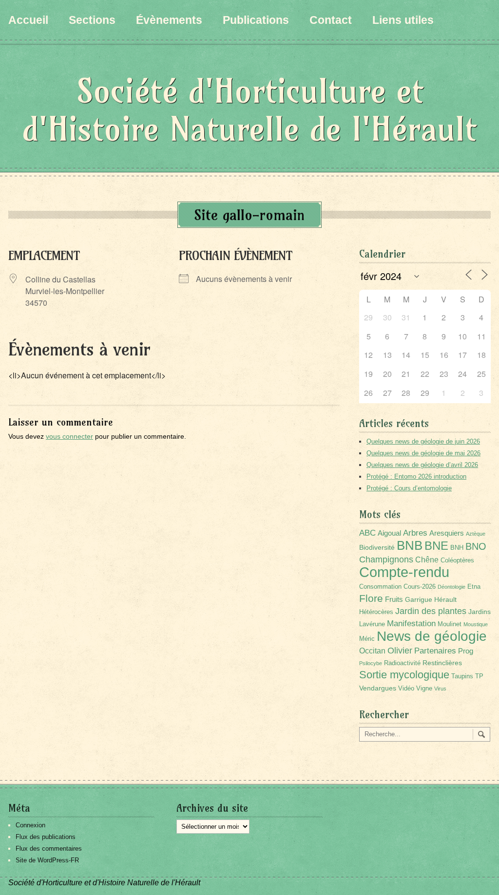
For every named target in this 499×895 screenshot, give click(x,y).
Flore (371, 598)
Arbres (415, 533)
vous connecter (69, 436)
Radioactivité (402, 663)
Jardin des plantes (430, 611)
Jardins (479, 611)
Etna (473, 586)
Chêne (427, 560)
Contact (330, 20)
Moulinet (449, 624)
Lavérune (372, 624)
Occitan (372, 651)
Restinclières (442, 663)
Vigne (424, 688)
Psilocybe (370, 663)
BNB (409, 545)
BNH (456, 547)
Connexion (30, 825)
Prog (465, 651)
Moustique (475, 624)
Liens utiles (403, 20)
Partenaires (435, 650)
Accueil (28, 20)
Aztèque (475, 534)
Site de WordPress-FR (47, 860)
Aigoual (389, 533)
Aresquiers (446, 533)
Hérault (445, 599)
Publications (256, 20)
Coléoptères (457, 560)
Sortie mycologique (404, 675)
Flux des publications (46, 836)
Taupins (462, 676)
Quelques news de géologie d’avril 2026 (422, 464)
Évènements (169, 20)
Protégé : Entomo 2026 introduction (416, 476)
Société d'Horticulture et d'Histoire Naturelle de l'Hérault (249, 109)
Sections (92, 20)
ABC (367, 533)
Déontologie (451, 587)
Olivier (399, 650)
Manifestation (411, 623)
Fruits (394, 599)
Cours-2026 (419, 586)
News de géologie (432, 636)
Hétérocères (376, 612)
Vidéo (406, 688)
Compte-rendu (404, 572)
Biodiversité (377, 547)
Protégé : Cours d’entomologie (409, 488)
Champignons (386, 559)
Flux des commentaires (49, 848)
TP (479, 676)
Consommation (380, 586)
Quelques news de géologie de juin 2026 (423, 441)
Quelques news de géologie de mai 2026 (423, 453)
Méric (367, 638)
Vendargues (377, 688)
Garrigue (418, 599)
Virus (440, 688)
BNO (475, 546)
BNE (436, 545)
